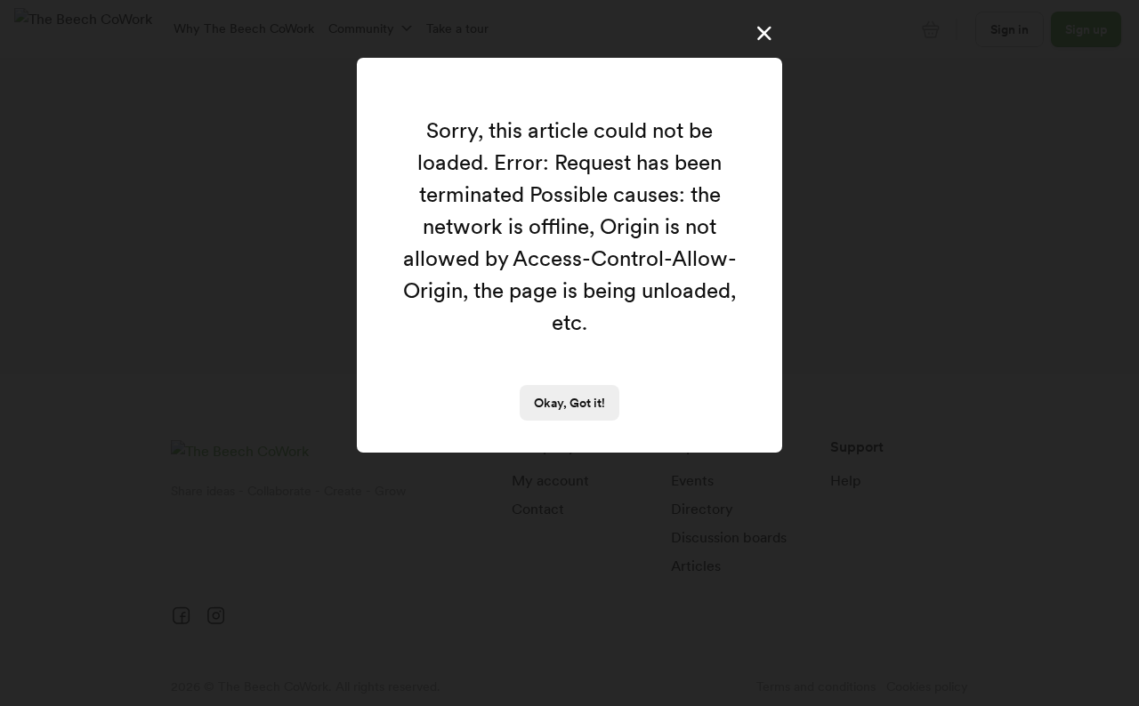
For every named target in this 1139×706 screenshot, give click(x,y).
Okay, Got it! (569, 403)
